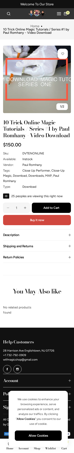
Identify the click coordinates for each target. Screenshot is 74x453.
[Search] (8, 13)
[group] (37, 79)
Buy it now (37, 220)
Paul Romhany (32, 165)
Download (29, 187)
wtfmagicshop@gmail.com (20, 359)
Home (34, 26)
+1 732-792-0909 (14, 355)
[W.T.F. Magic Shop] (37, 13)
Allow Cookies (38, 435)
